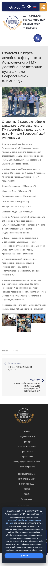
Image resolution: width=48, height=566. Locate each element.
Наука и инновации (26, 447)
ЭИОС (27, 489)
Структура (26, 441)
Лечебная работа (27, 467)
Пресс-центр (27, 452)
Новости (14, 351)
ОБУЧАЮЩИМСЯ (26, 479)
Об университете (27, 436)
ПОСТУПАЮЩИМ (26, 474)
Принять (24, 555)
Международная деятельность (27, 462)
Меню (27, 431)
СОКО (27, 494)
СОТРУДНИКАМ (26, 484)
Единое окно (26, 499)
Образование (27, 457)
